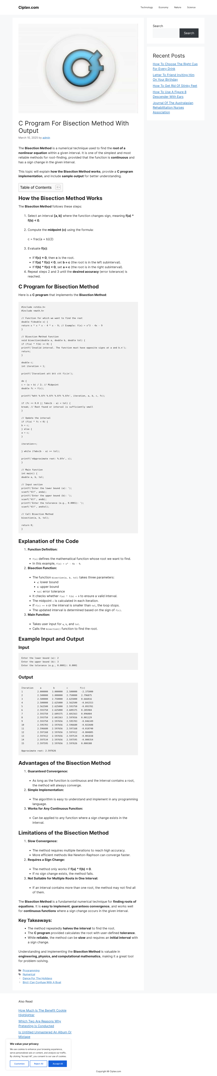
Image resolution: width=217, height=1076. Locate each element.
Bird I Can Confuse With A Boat (42, 982)
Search (158, 26)
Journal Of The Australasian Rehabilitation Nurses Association (173, 107)
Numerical (29, 974)
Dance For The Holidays (37, 978)
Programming (31, 970)
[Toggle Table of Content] (56, 187)
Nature (177, 7)
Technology (147, 7)
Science (191, 7)
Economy (163, 7)
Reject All (38, 1063)
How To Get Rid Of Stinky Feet (175, 86)
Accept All (58, 1063)
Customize (19, 1063)
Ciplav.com (28, 7)
